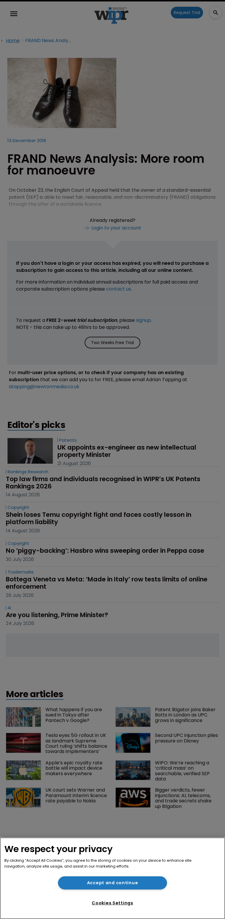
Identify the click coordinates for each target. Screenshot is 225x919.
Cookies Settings (112, 903)
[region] (112, 878)
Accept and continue (112, 883)
